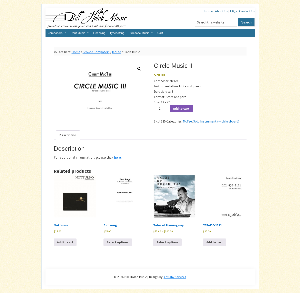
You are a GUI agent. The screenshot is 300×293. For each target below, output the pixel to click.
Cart (160, 33)
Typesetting (117, 33)
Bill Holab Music (86, 18)
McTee (116, 52)
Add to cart (181, 108)
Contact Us (247, 11)
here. (118, 157)
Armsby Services (175, 277)
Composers (55, 33)
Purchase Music (139, 33)
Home (208, 11)
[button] (139, 68)
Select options (118, 242)
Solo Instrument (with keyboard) (216, 121)
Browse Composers (96, 52)
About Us (221, 11)
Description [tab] (68, 135)
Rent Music (78, 33)
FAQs (233, 11)
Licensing (99, 33)
